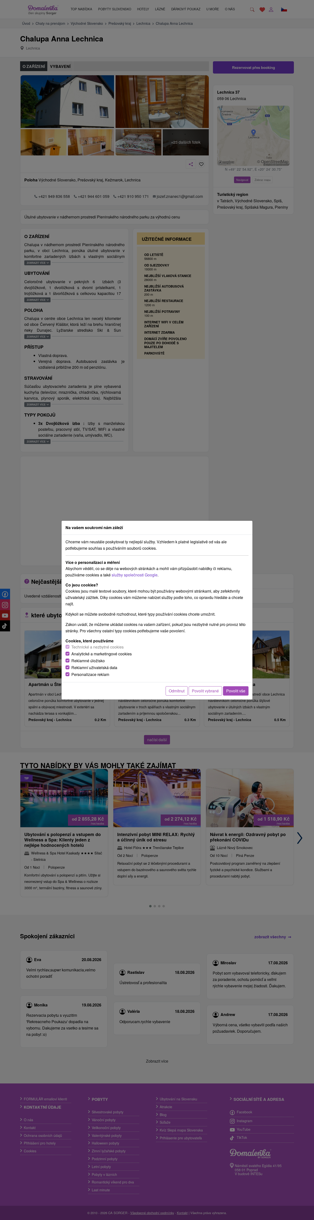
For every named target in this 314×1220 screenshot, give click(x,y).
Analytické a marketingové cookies (101, 654)
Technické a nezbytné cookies (97, 647)
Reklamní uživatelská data (94, 667)
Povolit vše (235, 691)
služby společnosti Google (134, 575)
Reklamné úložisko (88, 660)
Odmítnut (176, 691)
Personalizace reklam (90, 674)
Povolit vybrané (205, 691)
